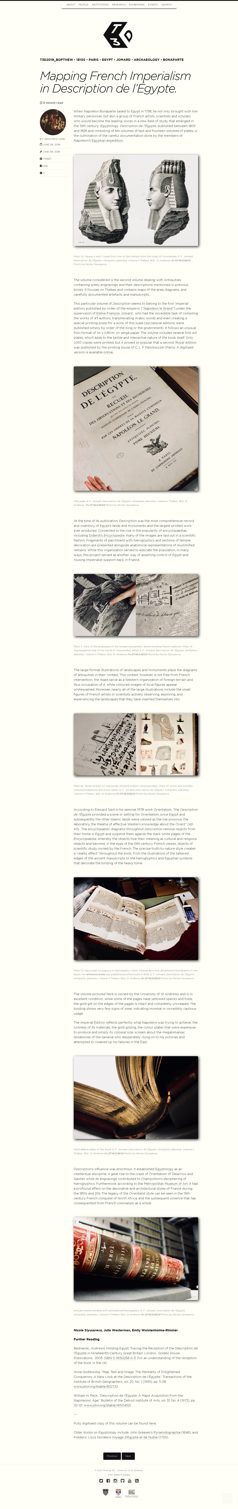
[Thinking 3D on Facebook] (108, 1481)
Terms (117, 1475)
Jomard (123, 60)
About (70, 4)
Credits (126, 1475)
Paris (94, 60)
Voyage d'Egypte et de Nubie (135, 1437)
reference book (95, 974)
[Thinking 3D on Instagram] (115, 1481)
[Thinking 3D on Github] (122, 1481)
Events (153, 4)
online (108, 352)
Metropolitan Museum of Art (166, 1184)
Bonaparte (173, 60)
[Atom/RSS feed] (137, 1481)
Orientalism (163, 809)
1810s (80, 60)
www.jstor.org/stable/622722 (96, 1386)
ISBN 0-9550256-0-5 (120, 1358)
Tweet (47, 159)
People (84, 4)
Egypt (107, 60)
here (152, 1423)
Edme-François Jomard (114, 313)
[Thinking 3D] (119, 34)
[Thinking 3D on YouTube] (129, 1481)
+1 (43, 173)
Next (128, 1456)
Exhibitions (137, 4)
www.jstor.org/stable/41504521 (107, 1405)
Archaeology (147, 60)
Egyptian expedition (107, 140)
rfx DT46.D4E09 (181, 260)
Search (167, 4)
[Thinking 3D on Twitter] (101, 1481)
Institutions (100, 4)
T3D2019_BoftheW (56, 60)
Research (119, 4)
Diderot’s (107, 535)
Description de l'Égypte (138, 126)
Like (45, 166)
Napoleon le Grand (158, 308)
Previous (112, 1456)
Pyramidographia (166, 1432)
